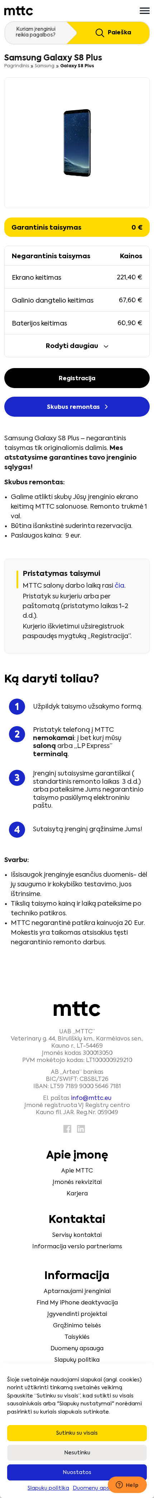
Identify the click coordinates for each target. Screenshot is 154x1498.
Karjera (77, 1194)
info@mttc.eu (91, 1098)
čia (119, 586)
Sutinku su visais (77, 1433)
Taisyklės (77, 1337)
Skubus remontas (74, 407)
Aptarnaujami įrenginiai (77, 1291)
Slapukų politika (48, 1488)
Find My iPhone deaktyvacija (77, 1303)
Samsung (44, 66)
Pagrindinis (16, 66)
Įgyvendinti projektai (77, 1314)
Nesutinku (77, 1452)
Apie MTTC (77, 1171)
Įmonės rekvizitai (77, 1182)
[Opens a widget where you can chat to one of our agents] (127, 1485)
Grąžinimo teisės (77, 1326)
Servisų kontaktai (77, 1235)
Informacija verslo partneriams (77, 1247)
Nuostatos (77, 1472)
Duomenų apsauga (98, 1488)
